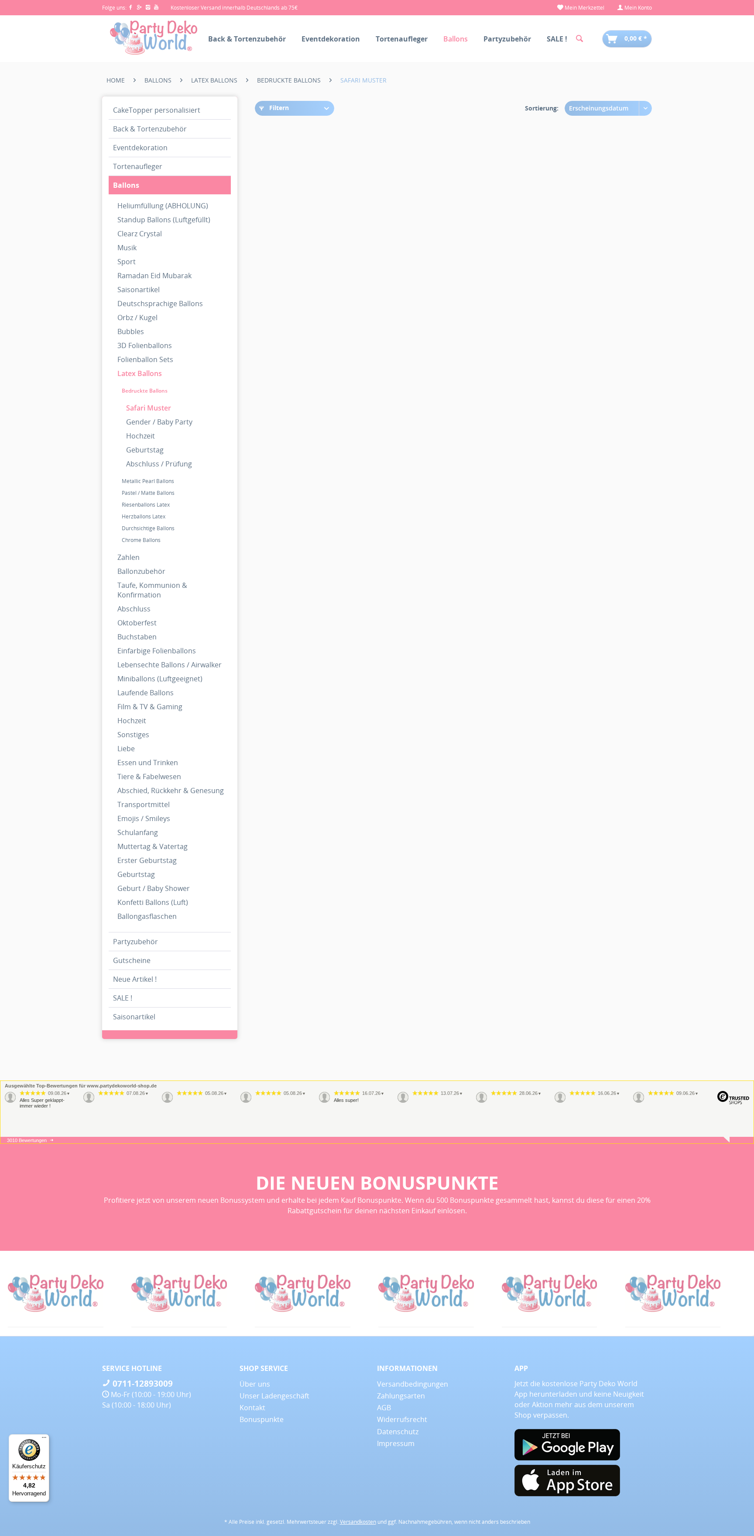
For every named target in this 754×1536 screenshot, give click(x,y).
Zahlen (128, 557)
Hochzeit (140, 436)
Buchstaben (137, 637)
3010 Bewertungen (27, 1140)
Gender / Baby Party (159, 422)
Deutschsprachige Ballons (160, 303)
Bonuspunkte (262, 1419)
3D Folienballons (144, 345)
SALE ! (122, 998)
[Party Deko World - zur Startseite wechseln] (153, 38)
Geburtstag (145, 450)
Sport (126, 261)
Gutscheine (132, 960)
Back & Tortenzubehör (150, 129)
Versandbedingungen (412, 1384)
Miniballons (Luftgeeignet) (159, 678)
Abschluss (134, 609)
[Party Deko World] (478, 1293)
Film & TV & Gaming (149, 706)
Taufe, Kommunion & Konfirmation (152, 590)
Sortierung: (542, 108)
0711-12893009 (141, 1383)
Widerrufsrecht (402, 1419)
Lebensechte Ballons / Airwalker (169, 665)
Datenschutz (397, 1431)
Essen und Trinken (147, 762)
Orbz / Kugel (137, 317)
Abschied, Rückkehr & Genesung (170, 790)
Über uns (255, 1384)
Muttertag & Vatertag (152, 846)
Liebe (126, 748)
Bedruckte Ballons (145, 390)
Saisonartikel (138, 289)
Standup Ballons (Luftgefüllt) (163, 219)
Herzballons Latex (143, 516)
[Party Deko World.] (108, 1293)
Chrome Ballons (141, 540)
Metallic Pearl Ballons (148, 481)
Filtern (278, 108)
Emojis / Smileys (143, 818)
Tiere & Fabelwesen (149, 776)
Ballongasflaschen (147, 916)
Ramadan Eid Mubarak (154, 275)
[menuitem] (581, 7)
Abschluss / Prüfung (159, 464)
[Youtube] (157, 7)
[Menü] (44, 1439)
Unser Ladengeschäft (274, 1396)
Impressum (396, 1443)
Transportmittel (143, 804)
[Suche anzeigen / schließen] (579, 39)
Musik (127, 247)
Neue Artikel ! (135, 979)
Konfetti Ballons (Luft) (152, 902)
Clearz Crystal (139, 233)
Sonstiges (133, 734)
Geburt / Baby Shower (153, 888)
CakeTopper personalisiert (156, 110)
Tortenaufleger (137, 166)
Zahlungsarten (401, 1396)
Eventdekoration (140, 147)
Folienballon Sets (145, 359)
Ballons (126, 185)
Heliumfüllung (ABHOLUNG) (162, 206)
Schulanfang (137, 832)
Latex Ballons (139, 373)
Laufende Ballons (145, 692)
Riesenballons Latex (146, 504)
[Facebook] (132, 7)
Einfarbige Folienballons (156, 651)
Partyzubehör (135, 941)
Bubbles (130, 331)
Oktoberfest (137, 623)
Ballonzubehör (141, 571)
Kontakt (252, 1407)
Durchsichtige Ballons (148, 528)
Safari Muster (148, 408)
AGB (384, 1407)
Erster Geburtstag (147, 860)
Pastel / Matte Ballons (148, 493)
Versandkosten (358, 1522)
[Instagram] (149, 7)
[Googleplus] (141, 7)
